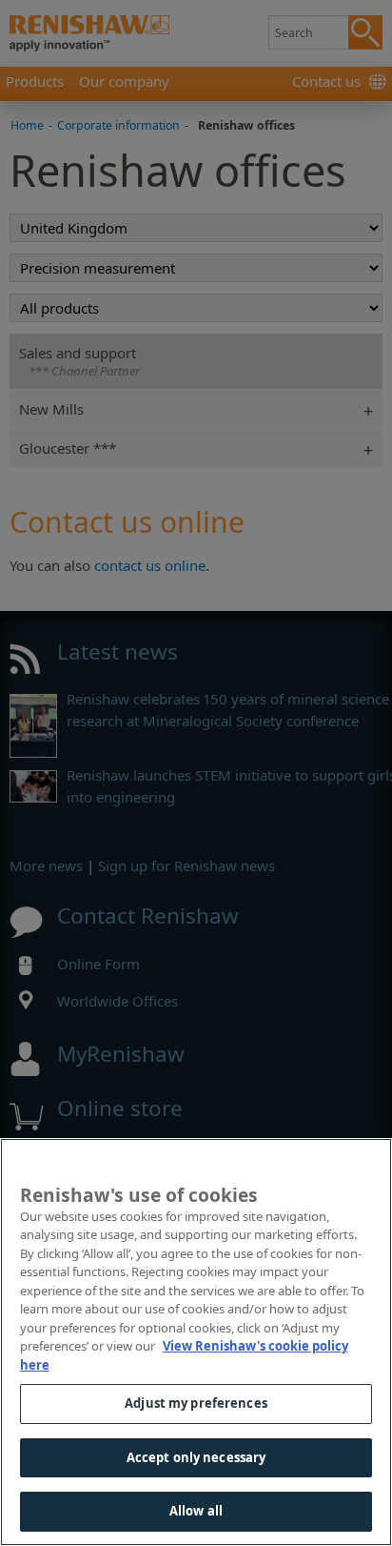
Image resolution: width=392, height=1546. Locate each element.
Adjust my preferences (196, 1403)
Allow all (196, 1510)
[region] (196, 1342)
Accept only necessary (196, 1457)
